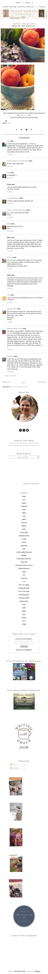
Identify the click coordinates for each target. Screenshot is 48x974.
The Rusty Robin (24, 598)
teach (24, 529)
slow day (24, 522)
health (24, 608)
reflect (24, 513)
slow (24, 516)
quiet (24, 549)
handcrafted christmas (24, 559)
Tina (8, 295)
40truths (24, 555)
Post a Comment (10, 376)
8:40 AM (10, 192)
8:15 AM (10, 178)
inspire (24, 542)
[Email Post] (6, 121)
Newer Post (42, 382)
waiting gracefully (24, 588)
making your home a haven (24, 565)
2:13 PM (10, 251)
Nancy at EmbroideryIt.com (16, 210)
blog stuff (24, 562)
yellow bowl (24, 115)
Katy (8, 172)
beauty (24, 503)
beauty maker (24, 601)
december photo (24, 536)
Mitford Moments (24, 568)
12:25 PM (10, 231)
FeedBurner (28, 650)
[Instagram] (24, 430)
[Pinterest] (20, 430)
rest (24, 575)
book (24, 604)
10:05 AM (10, 203)
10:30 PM (10, 371)
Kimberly (10, 356)
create (24, 509)
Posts (13, 764)
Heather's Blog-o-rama (14, 328)
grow (23, 614)
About (28, 3)
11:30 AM (10, 217)
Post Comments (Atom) (19, 387)
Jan (8, 141)
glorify (24, 611)
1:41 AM (10, 350)
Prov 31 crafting (24, 585)
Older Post (6, 382)
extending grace (24, 595)
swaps (24, 572)
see (24, 581)
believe (24, 526)
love (24, 500)
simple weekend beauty (24, 552)
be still (24, 539)
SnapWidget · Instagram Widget (31, 483)
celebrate (24, 506)
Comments (15, 768)
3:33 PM (10, 269)
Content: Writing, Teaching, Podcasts (18, 7)
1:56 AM (10, 322)
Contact (42, 7)
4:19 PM (10, 288)
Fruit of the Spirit (24, 591)
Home (18, 3)
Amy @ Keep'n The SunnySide (17, 161)
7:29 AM (10, 166)
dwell (8, 123)
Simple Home (12, 309)
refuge (24, 624)
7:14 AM (10, 154)
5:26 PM (10, 302)
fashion (24, 617)
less (24, 621)
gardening (24, 545)
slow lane (24, 578)
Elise (9, 224)
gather (24, 519)
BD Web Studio (20, 971)
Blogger (37, 971)
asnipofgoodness (13, 198)
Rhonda (10, 257)
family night (24, 532)
